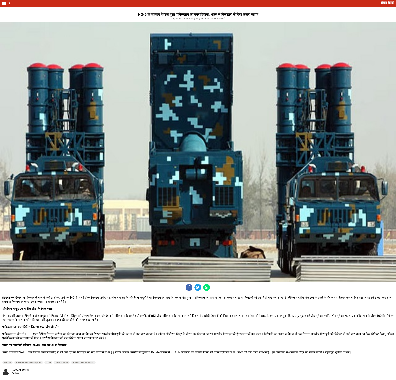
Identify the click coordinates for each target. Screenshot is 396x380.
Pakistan (7, 362)
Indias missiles (61, 362)
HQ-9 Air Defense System (83, 362)
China (48, 362)
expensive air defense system (28, 362)
